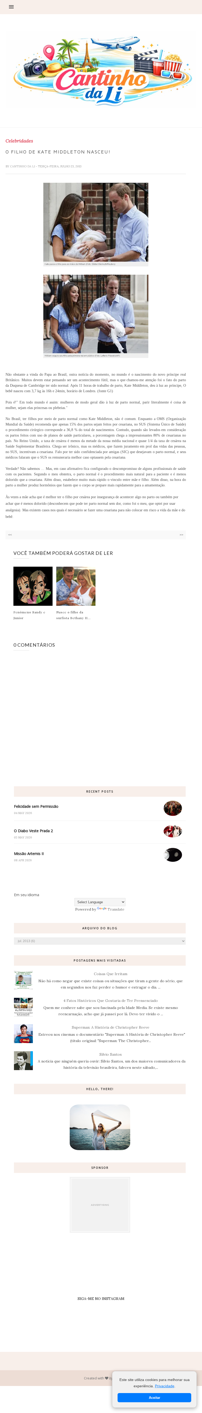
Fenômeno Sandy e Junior (29, 615)
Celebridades (19, 141)
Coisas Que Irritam (110, 973)
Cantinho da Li (23, 166)
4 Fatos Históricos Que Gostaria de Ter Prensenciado (110, 1000)
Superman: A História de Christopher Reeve (110, 1027)
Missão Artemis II (29, 853)
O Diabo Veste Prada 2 (33, 830)
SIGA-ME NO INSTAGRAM (101, 1298)
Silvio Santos (110, 1054)
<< (10, 535)
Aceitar (154, 1398)
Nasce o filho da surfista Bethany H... (73, 615)
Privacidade (164, 1386)
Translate (116, 909)
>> (181, 535)
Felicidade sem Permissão (36, 806)
